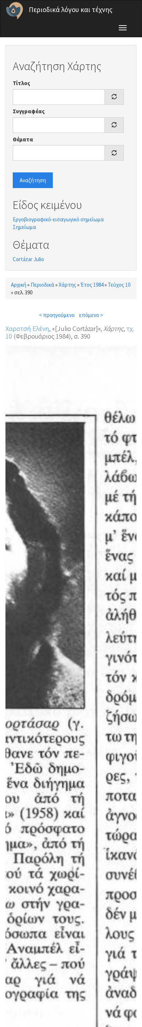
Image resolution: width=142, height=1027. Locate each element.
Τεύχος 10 (119, 284)
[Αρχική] (14, 10)
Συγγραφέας (29, 111)
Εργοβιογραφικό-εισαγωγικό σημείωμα (58, 219)
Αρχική (18, 284)
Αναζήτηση (33, 180)
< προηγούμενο (57, 315)
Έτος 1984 (91, 284)
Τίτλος (21, 83)
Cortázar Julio (28, 259)
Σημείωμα (24, 227)
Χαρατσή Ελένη (27, 328)
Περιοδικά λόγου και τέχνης (71, 9)
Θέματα (23, 139)
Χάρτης (67, 284)
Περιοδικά (42, 284)
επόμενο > (91, 315)
